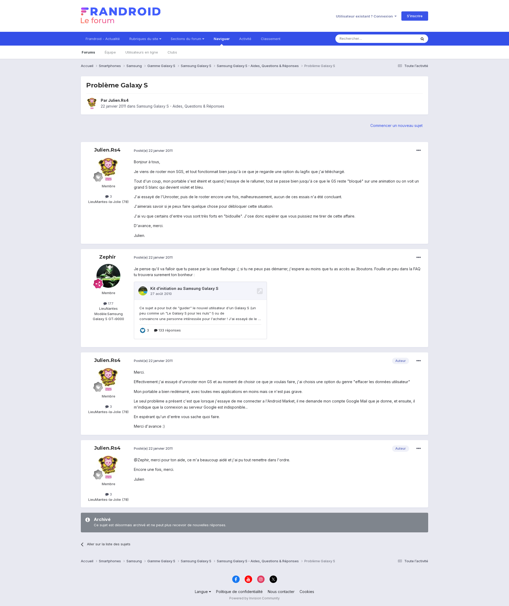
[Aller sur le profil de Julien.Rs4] (92, 103)
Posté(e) (153, 150)
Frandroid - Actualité (103, 39)
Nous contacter (281, 591)
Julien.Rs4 (118, 100)
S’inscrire (415, 16)
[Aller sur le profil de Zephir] (108, 276)
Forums (88, 52)
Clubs (172, 52)
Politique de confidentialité (239, 591)
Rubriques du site (144, 39)
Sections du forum (186, 39)
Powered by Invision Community (254, 598)
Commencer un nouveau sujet (396, 125)
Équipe (110, 52)
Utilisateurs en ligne (141, 52)
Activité (245, 39)
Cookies (307, 591)
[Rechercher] (422, 38)
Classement (270, 39)
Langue (202, 591)
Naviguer (222, 39)
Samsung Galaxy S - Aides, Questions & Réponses (180, 106)
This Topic (401, 39)
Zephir (107, 257)
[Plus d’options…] (418, 150)
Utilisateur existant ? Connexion (365, 16)
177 (110, 303)
